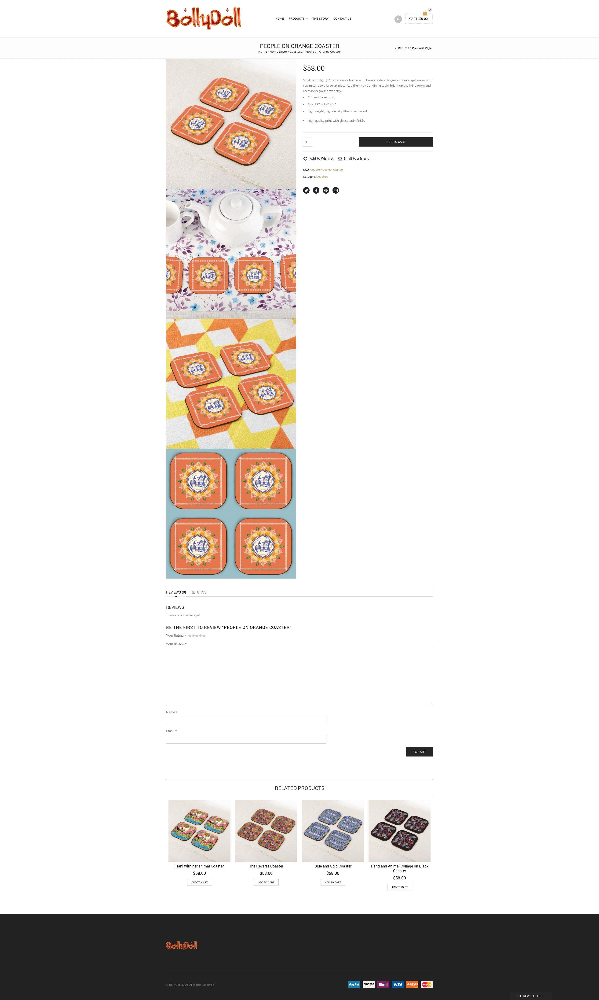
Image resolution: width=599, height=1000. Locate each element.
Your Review (176, 644)
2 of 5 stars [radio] (191, 636)
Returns (198, 592)
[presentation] (159, 837)
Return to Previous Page (415, 48)
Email (171, 731)
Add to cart (396, 142)
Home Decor (278, 51)
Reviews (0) (176, 592)
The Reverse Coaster (266, 865)
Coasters (296, 51)
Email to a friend (356, 158)
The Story (320, 18)
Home (279, 18)
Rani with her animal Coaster (199, 865)
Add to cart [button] (200, 882)
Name (171, 712)
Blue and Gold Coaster (332, 865)
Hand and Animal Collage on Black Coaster (399, 868)
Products (297, 18)
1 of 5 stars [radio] (190, 636)
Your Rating (176, 635)
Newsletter (533, 996)
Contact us (342, 18)
